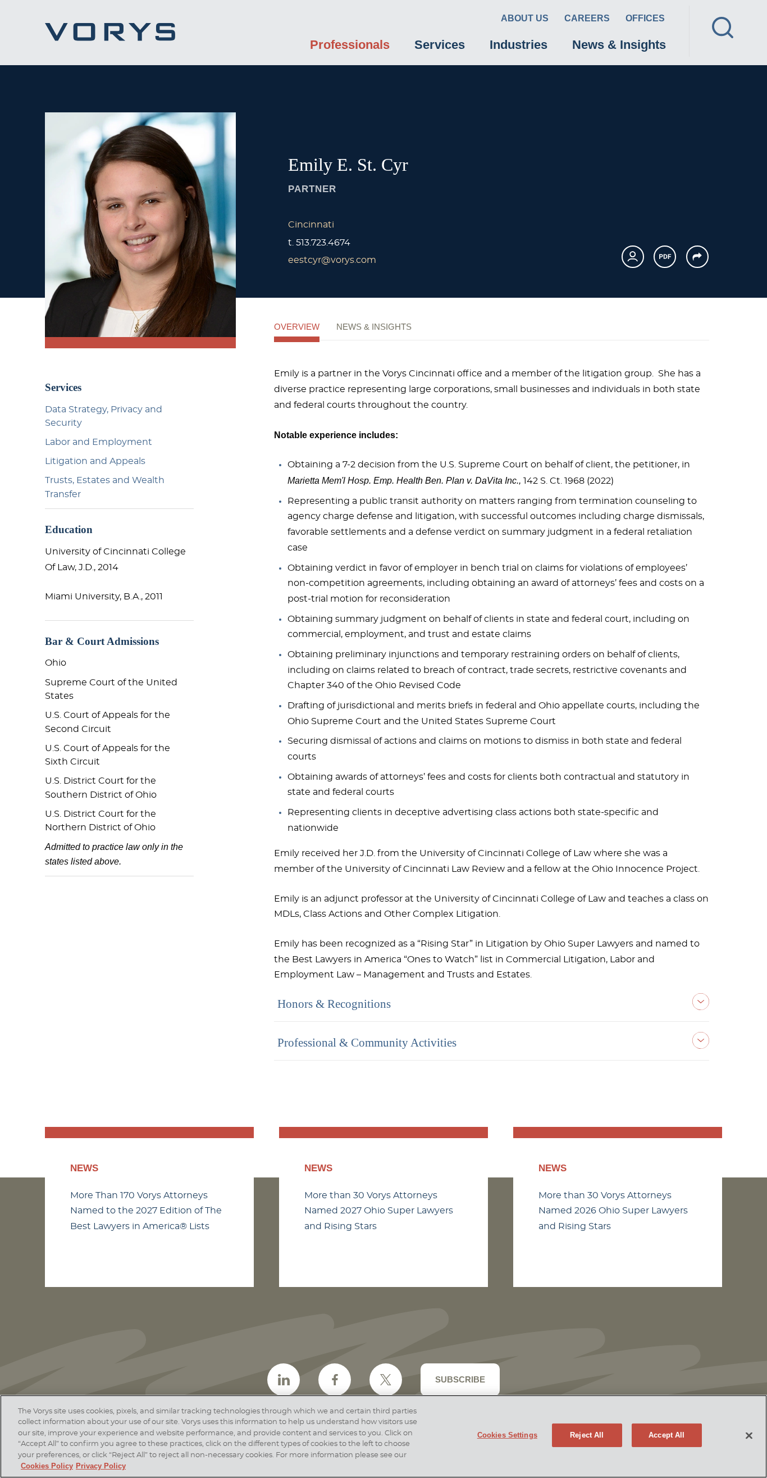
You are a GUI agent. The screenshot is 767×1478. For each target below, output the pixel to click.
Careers (587, 18)
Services (439, 45)
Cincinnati (311, 224)
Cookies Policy (47, 1466)
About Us (525, 18)
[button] (697, 256)
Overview (296, 326)
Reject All (587, 1435)
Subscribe (460, 1379)
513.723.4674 (323, 242)
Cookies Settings (507, 1435)
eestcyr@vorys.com (332, 260)
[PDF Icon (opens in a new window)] (665, 256)
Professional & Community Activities (366, 1042)
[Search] (722, 27)
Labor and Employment (98, 442)
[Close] (749, 1435)
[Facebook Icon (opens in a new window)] (334, 1379)
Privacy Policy (101, 1466)
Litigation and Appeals (95, 461)
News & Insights (619, 45)
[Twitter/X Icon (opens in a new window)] (385, 1379)
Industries (518, 45)
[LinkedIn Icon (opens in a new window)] (283, 1379)
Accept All (666, 1435)
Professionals (350, 45)
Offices (645, 18)
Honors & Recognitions (334, 1004)
